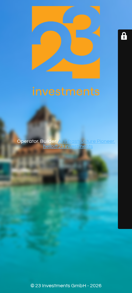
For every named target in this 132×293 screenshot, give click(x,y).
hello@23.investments (68, 146)
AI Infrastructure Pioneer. (86, 141)
